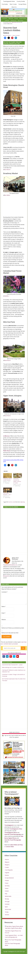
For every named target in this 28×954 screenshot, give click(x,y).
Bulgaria (7, 864)
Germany (7, 885)
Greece (6, 888)
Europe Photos (22, 4)
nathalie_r (6, 296)
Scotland (7, 904)
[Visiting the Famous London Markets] (7, 475)
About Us (14, 7)
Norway (7, 899)
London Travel (14, 12)
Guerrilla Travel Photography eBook (12, 944)
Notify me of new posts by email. (10, 632)
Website (4, 619)
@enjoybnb (6, 576)
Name (4, 606)
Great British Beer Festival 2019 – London (12, 664)
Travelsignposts (9, 825)
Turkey (6, 912)
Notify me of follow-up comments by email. (13, 628)
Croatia (7, 867)
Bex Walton (7, 195)
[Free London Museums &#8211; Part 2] (7, 490)
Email (3, 613)
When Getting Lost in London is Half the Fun (13, 667)
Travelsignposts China (16, 829)
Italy (6, 893)
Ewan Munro (7, 360)
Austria (7, 859)
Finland (7, 880)
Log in (23, 951)
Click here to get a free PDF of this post (13, 460)
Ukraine (7, 914)
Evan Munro (7, 169)
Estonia (7, 875)
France (6, 883)
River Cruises (13, 4)
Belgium (7, 862)
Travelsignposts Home (9, 1)
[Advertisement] (14, 207)
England (7, 872)
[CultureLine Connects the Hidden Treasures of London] (17, 475)
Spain (6, 906)
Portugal (7, 901)
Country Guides (21, 1)
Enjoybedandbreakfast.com (10, 565)
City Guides (5, 4)
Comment (5, 592)
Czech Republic (9, 870)
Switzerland (8, 909)
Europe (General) (9, 878)
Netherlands (8, 896)
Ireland (7, 891)
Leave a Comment (16, 35)
